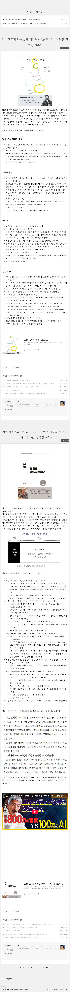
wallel (66, 989)
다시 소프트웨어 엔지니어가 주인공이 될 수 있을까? (15, 380)
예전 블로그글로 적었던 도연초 (28, 711)
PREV (22, 968)
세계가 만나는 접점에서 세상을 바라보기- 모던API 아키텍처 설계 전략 (20, 937)
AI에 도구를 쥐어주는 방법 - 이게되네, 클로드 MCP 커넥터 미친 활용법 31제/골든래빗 (24, 393)
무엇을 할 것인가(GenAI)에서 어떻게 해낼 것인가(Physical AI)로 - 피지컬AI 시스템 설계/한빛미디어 (27, 383)
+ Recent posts (7, 979)
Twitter (11, 989)
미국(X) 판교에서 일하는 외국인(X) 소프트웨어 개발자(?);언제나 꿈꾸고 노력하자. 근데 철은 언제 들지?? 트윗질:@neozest (31, 405)
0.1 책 (10, 376)
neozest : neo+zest (12, 402)
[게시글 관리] (11, 367)
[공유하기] (9, 367)
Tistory (55, 989)
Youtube (21, 989)
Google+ (27, 989)
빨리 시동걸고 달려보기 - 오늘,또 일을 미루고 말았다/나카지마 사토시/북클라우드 (26, 23)
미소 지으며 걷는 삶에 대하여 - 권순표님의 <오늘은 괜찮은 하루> (21, 19)
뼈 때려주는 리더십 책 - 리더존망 (11, 390)
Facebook (16, 989)
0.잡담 (5, 376)
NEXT (48, 968)
